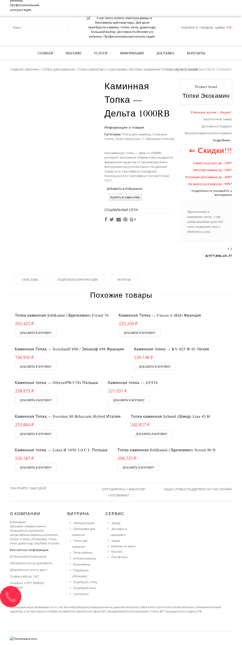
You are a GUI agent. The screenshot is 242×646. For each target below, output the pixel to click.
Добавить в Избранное (124, 188)
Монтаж (124, 279)
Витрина (32, 69)
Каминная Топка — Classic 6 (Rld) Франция (160, 315)
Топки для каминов (58, 69)
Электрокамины (84, 558)
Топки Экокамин (206, 95)
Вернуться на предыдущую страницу (201, 69)
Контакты (196, 53)
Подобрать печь (84, 588)
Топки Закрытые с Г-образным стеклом (109, 69)
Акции (115, 541)
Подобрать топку (85, 582)
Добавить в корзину (36, 333)
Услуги (100, 53)
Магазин (73, 53)
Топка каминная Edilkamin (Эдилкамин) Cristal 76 (62, 315)
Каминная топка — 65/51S (133, 382)
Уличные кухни (84, 523)
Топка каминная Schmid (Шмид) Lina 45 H (170, 416)
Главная (45, 53)
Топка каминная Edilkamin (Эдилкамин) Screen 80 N (166, 449)
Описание (30, 279)
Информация (132, 53)
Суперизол (81, 594)
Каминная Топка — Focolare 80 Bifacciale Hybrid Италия (68, 416)
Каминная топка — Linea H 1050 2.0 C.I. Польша (61, 449)
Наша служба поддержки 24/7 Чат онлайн (198, 489)
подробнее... (222, 140)
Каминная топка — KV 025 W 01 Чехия (171, 348)
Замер (116, 523)
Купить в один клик (125, 197)
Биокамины (81, 564)
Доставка (165, 53)
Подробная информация (78, 279)
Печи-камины (82, 553)
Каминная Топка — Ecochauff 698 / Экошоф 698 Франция (69, 348)
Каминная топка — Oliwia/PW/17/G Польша (56, 382)
